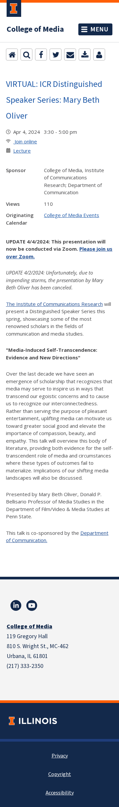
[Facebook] (41, 54)
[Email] (70, 54)
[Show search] (26, 54)
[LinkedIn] (16, 605)
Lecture (22, 150)
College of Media (35, 29)
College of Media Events (71, 215)
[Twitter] (55, 54)
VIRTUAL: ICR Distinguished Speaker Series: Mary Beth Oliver (54, 99)
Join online (25, 141)
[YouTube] (31, 605)
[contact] (99, 54)
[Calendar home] (12, 54)
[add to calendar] (85, 54)
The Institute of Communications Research (54, 304)
